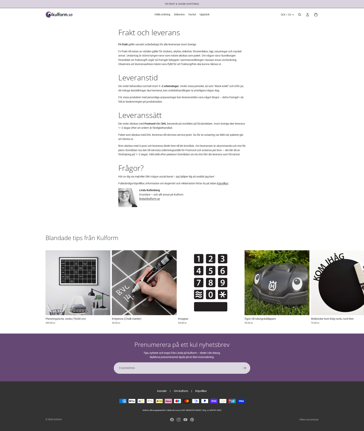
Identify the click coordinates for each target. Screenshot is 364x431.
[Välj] (104, 309)
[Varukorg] (316, 14)
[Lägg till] (303, 309)
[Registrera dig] (245, 368)
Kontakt (162, 391)
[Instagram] (178, 419)
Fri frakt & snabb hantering (182, 3)
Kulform (58, 419)
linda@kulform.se (149, 198)
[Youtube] (185, 419)
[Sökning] (299, 14)
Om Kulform (181, 391)
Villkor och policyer (308, 419)
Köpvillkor (222, 183)
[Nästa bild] (314, 287)
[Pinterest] (192, 419)
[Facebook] (172, 419)
